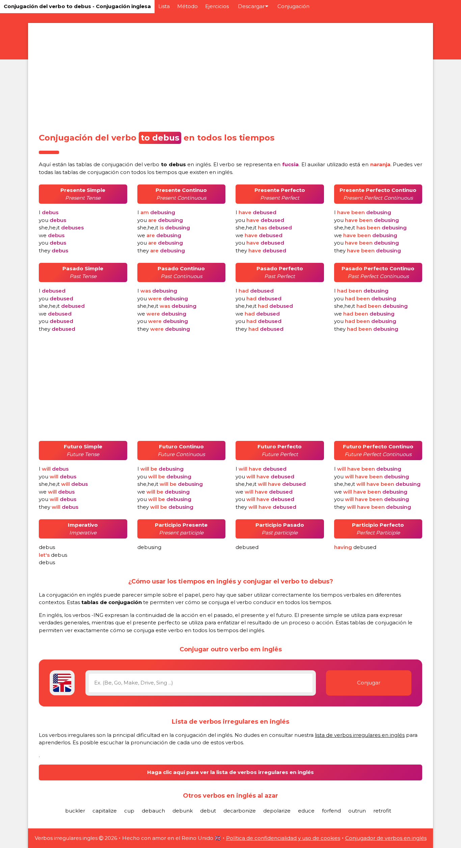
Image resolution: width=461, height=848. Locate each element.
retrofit (382, 810)
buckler (75, 810)
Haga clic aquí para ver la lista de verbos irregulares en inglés (230, 772)
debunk (182, 810)
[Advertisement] (230, 75)
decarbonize (239, 810)
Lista (164, 6)
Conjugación (293, 6)
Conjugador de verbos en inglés (386, 838)
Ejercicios (217, 6)
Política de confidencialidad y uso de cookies (283, 838)
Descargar (251, 6)
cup (129, 810)
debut (208, 810)
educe (306, 810)
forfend (331, 810)
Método (187, 6)
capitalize (104, 810)
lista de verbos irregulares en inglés (360, 735)
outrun (357, 810)
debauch (153, 810)
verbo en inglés (177, 164)
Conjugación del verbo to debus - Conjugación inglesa (77, 6)
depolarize (277, 810)
